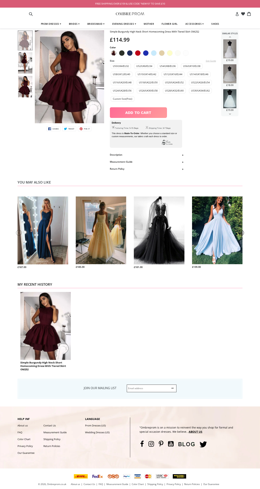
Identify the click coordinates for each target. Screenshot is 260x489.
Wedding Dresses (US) (97, 432)
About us (23, 425)
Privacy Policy (25, 446)
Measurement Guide (121, 161)
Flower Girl (170, 23)
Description (116, 154)
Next (230, 114)
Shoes (215, 23)
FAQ (20, 432)
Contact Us (49, 425)
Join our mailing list (100, 388)
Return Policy (117, 168)
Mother (149, 23)
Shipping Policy (52, 439)
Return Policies (51, 446)
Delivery (116, 123)
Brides (73, 23)
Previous (230, 37)
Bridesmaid (95, 23)
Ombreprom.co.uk (56, 484)
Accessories (193, 23)
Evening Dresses (123, 23)
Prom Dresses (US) (95, 425)
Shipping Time (155, 128)
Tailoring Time (121, 128)
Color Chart (24, 439)
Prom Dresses (50, 23)
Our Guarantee (26, 453)
